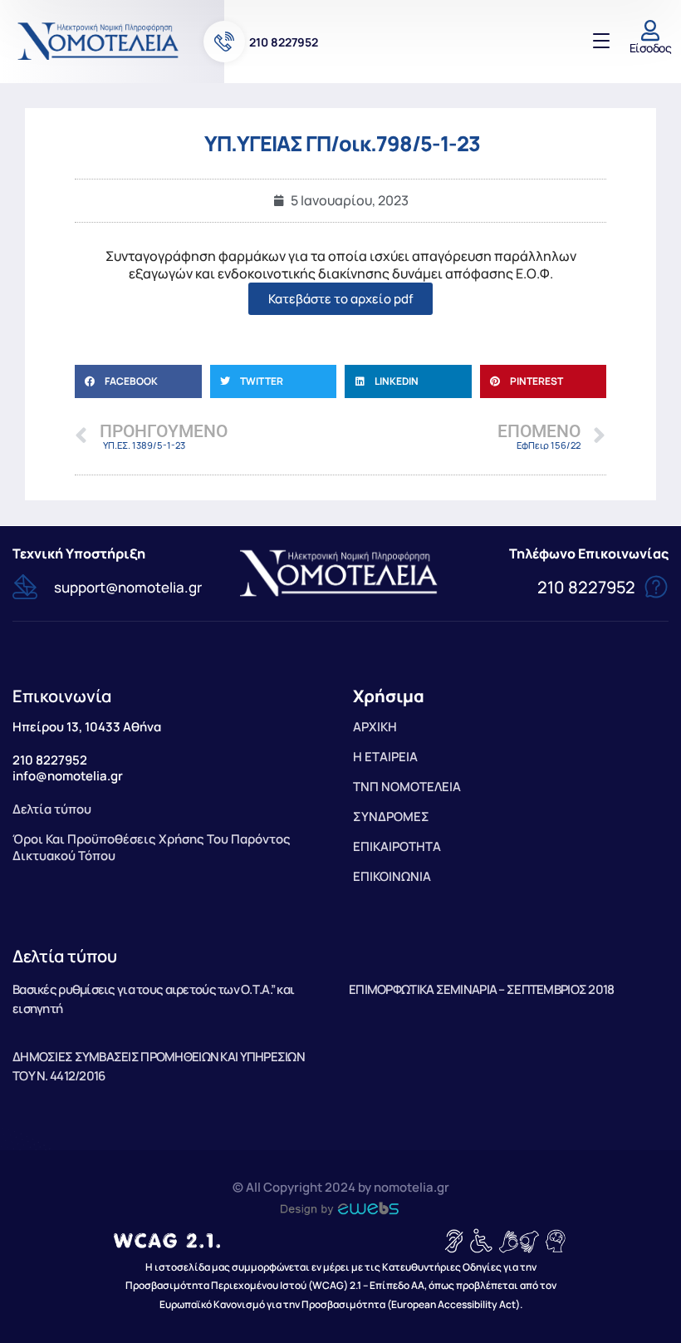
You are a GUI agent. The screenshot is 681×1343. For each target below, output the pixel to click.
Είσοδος (650, 48)
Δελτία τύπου (64, 956)
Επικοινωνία (61, 696)
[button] (138, 381)
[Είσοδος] (650, 30)
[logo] (100, 41)
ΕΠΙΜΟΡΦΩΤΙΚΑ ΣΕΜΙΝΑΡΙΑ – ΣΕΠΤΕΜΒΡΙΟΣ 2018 (481, 989)
